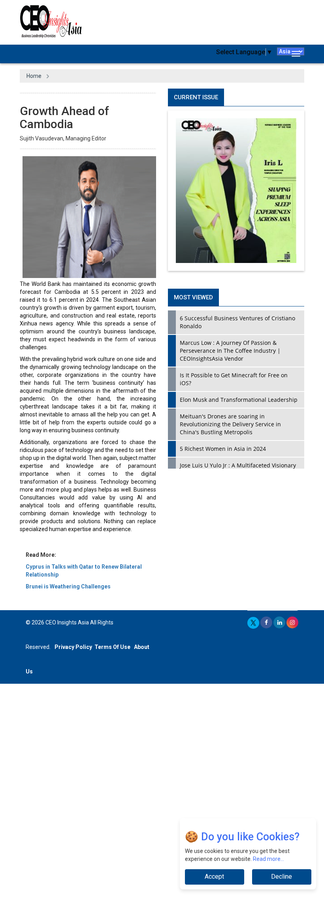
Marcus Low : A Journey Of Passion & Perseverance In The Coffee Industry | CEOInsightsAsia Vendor (230, 350)
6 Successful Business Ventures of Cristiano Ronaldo (237, 322)
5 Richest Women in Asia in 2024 (223, 448)
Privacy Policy (73, 647)
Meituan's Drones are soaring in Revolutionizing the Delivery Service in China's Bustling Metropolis (230, 424)
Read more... (268, 859)
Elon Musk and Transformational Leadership (239, 399)
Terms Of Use (112, 647)
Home (33, 76)
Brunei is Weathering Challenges (68, 586)
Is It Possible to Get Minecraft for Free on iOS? (234, 379)
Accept (214, 876)
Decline (281, 876)
